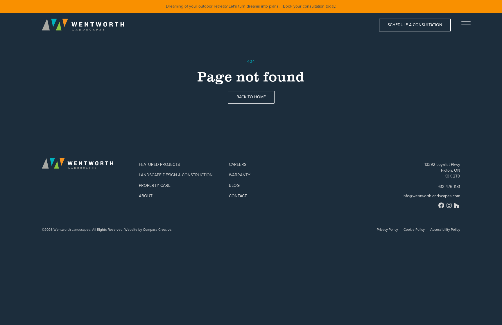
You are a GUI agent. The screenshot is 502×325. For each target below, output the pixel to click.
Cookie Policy (414, 229)
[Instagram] (449, 205)
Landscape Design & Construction (176, 175)
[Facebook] (441, 205)
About (146, 196)
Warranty (239, 175)
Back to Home (251, 97)
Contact (238, 196)
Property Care (155, 185)
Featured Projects (159, 164)
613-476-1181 (449, 187)
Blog (234, 185)
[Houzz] (456, 205)
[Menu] (466, 24)
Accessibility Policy (445, 229)
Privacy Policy (387, 229)
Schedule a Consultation (415, 25)
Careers (237, 164)
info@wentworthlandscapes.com (431, 196)
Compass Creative (157, 229)
